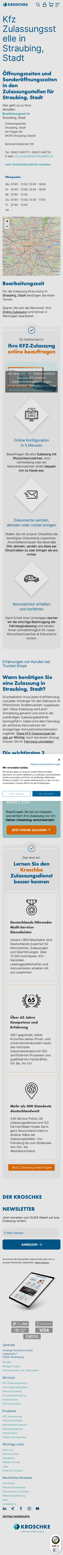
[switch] (56, 1550)
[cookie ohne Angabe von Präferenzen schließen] (59, 759)
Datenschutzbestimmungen (45, 764)
